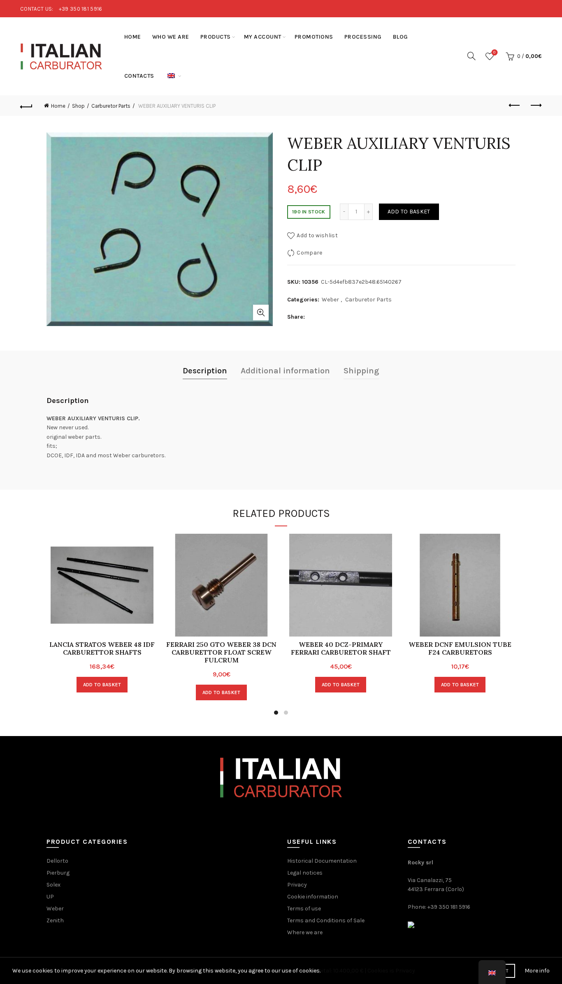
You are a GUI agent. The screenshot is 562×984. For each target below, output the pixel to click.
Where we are (305, 932)
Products (215, 36)
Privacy (297, 884)
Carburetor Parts (110, 106)
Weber (330, 299)
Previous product (515, 105)
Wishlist (494, 52)
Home (132, 36)
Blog (400, 36)
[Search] (471, 56)
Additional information (285, 370)
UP (50, 896)
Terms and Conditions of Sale (326, 920)
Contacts (139, 75)
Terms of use (304, 908)
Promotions (314, 36)
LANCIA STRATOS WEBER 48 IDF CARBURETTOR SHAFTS (102, 648)
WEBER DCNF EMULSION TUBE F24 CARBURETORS (460, 648)
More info (537, 970)
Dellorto (57, 860)
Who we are (170, 36)
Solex (53, 884)
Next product (535, 105)
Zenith (55, 920)
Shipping (361, 370)
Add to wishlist (317, 235)
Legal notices (305, 872)
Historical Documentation (322, 860)
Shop (78, 106)
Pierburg (58, 872)
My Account (262, 36)
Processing (363, 36)
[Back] (26, 105)
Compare (309, 252)
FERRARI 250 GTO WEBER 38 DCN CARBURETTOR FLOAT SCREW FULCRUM (221, 652)
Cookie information (312, 896)
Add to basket (409, 211)
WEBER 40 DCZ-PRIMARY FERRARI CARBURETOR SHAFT (341, 648)
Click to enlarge (261, 312)
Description (205, 370)
